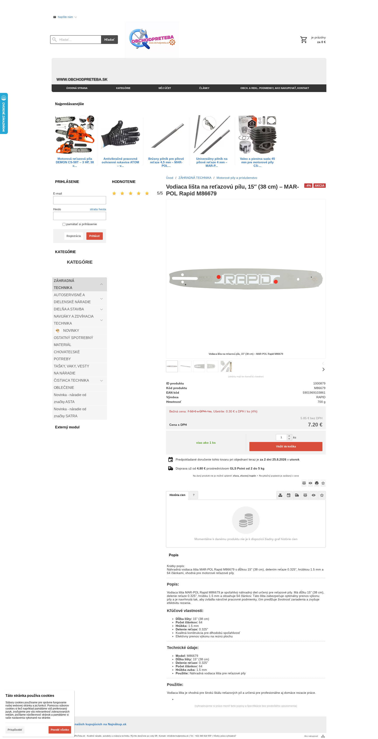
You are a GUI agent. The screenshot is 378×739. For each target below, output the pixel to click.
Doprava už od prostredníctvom (220, 468)
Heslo (57, 209)
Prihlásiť (94, 236)
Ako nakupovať (311, 736)
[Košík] (312, 39)
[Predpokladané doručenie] (288, 495)
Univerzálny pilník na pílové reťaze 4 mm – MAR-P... (212, 162)
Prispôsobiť (15, 729)
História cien (177, 495)
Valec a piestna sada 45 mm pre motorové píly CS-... (257, 162)
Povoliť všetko (60, 729)
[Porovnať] (304, 483)
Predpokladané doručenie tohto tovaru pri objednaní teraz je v (237, 459)
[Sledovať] (310, 483)
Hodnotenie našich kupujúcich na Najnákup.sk (91, 724)
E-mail (57, 193)
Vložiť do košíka (286, 446)
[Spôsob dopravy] (297, 495)
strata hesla (98, 209)
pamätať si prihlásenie (81, 224)
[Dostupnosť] (280, 495)
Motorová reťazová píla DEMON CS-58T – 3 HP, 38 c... (75, 162)
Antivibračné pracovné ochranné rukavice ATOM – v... (120, 162)
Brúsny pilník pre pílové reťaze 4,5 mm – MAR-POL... (166, 162)
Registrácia (73, 236)
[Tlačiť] (316, 483)
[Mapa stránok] (323, 736)
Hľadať (109, 39)
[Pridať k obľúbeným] (323, 483)
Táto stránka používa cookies (29, 695)
